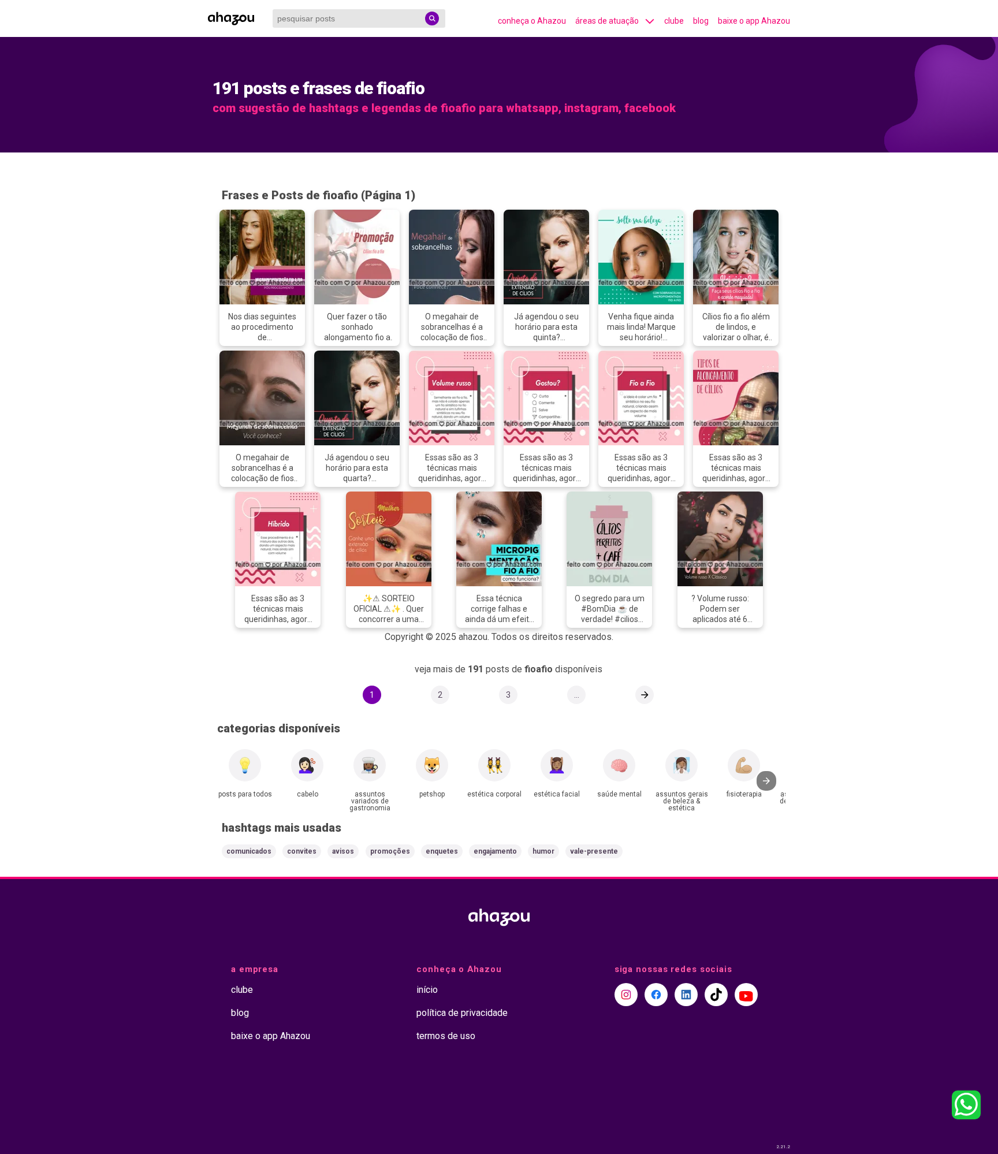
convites (301, 851)
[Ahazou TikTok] (716, 994)
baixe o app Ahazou (754, 20)
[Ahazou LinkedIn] (686, 994)
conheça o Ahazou (532, 20)
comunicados (248, 851)
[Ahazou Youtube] (746, 994)
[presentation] (766, 781)
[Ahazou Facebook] (656, 994)
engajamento (495, 851)
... (576, 694)
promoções (390, 851)
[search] (432, 18)
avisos (343, 851)
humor (543, 851)
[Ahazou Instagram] (626, 994)
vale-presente (594, 851)
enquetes (442, 851)
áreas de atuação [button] (607, 20)
